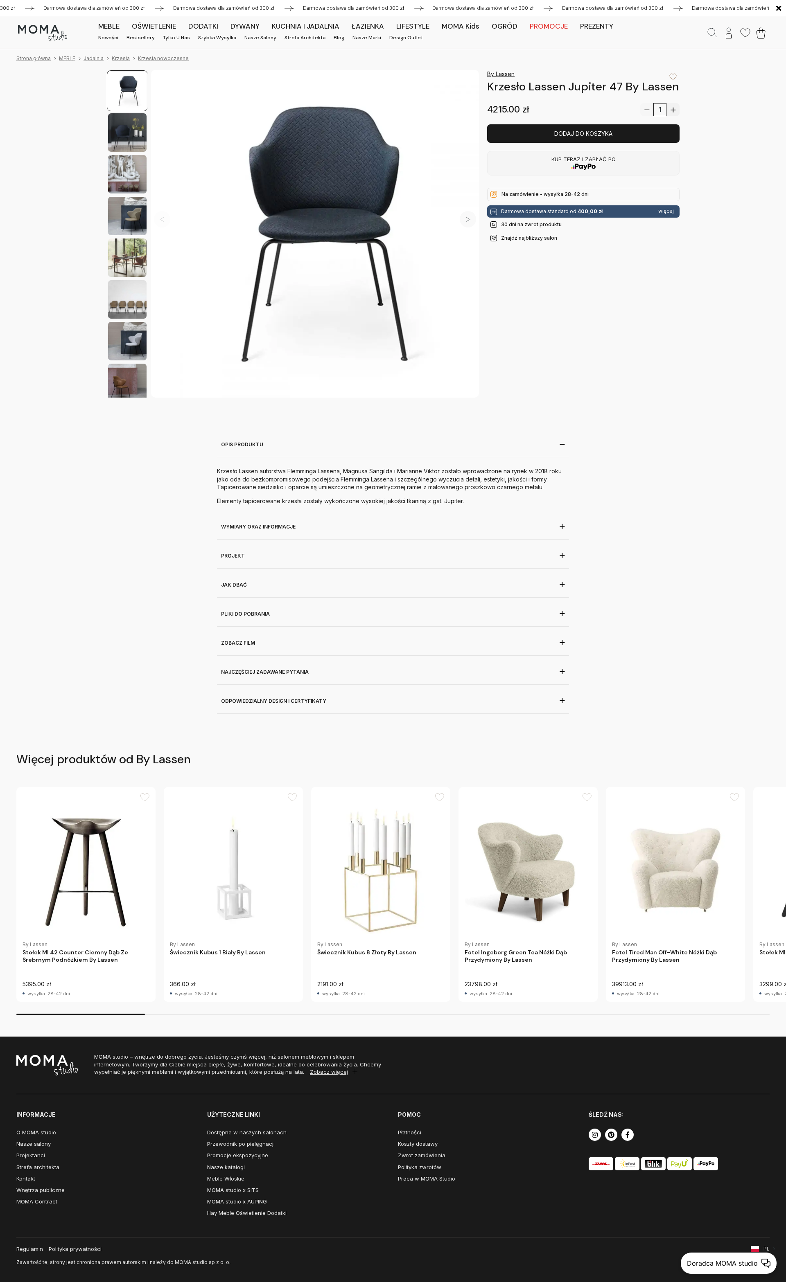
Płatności (409, 1132)
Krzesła (121, 58)
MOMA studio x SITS (233, 1190)
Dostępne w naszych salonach (247, 1132)
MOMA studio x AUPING (237, 1201)
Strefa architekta (305, 37)
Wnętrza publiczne (40, 1190)
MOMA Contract (36, 1201)
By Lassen (501, 73)
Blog (339, 37)
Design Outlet (406, 37)
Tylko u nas (176, 37)
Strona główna (33, 58)
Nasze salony (260, 37)
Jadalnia (94, 58)
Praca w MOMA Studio (426, 1178)
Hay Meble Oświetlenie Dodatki (247, 1213)
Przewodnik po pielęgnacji (241, 1143)
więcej (666, 211)
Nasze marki (366, 37)
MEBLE (67, 58)
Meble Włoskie (225, 1178)
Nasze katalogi (226, 1167)
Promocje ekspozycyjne (237, 1155)
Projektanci (30, 1155)
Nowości (108, 37)
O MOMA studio (36, 1132)
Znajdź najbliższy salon (529, 238)
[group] (86, 894)
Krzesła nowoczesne (163, 58)
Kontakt (25, 1178)
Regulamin (29, 1249)
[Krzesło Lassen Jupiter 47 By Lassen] (315, 234)
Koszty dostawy (418, 1143)
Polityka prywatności (75, 1249)
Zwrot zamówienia (421, 1155)
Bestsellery (140, 37)
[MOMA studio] (42, 33)
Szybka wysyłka (217, 37)
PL (766, 1249)
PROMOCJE (549, 26)
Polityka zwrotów (419, 1167)
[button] (468, 219)
